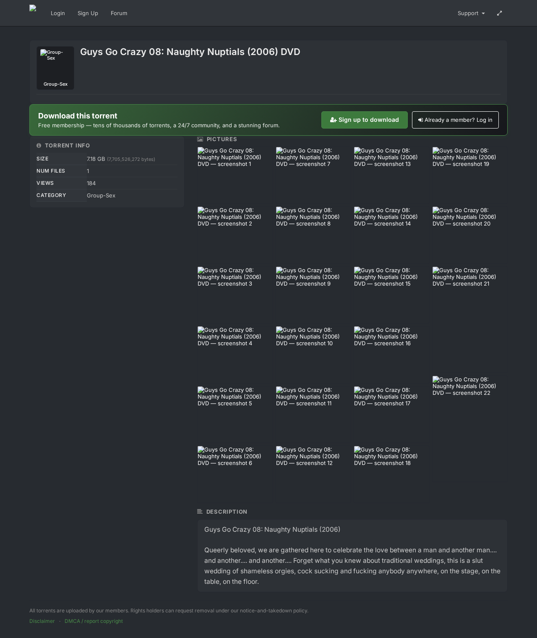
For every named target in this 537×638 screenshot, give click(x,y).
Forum (119, 13)
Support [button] (469, 13)
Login (58, 13)
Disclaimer (42, 621)
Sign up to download (369, 119)
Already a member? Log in (459, 119)
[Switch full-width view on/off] (499, 13)
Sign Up (88, 13)
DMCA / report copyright (94, 621)
